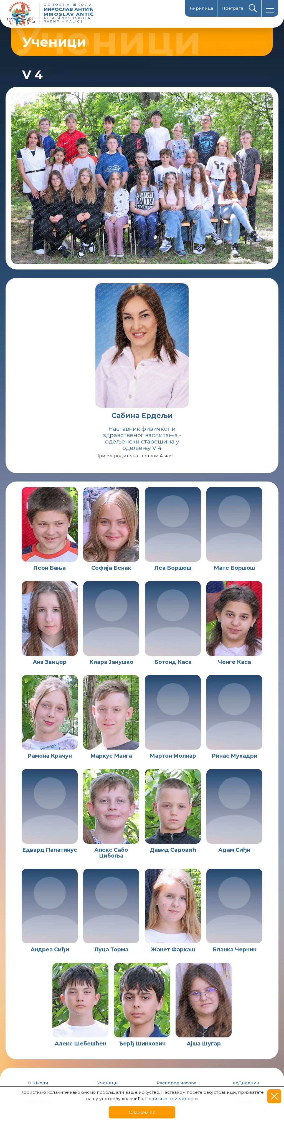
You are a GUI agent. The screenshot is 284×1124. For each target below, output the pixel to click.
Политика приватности (171, 1098)
